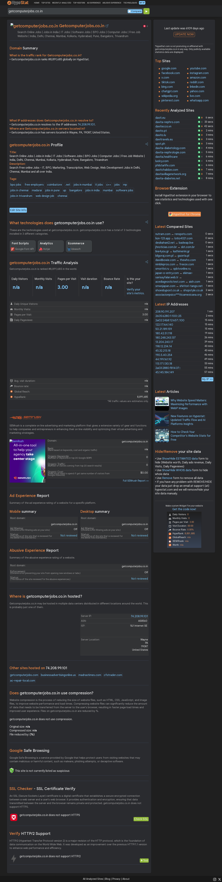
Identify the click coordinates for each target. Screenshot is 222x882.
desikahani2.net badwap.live (174, 242)
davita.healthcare (166, 157)
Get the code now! (184, 509)
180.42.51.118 (163, 333)
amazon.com (198, 77)
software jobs (124, 190)
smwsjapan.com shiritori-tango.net (179, 286)
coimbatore (54, 184)
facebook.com (170, 73)
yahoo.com (197, 91)
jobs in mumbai (83, 184)
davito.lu (160, 135)
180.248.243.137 (165, 337)
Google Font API (24, 249)
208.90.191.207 (165, 311)
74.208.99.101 (86, 124)
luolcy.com (162, 161)
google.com (168, 68)
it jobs (99, 184)
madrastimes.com (90, 675)
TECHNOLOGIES (130, 3)
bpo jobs (15, 184)
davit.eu (160, 118)
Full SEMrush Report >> (136, 480)
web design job (45, 196)
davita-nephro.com (167, 122)
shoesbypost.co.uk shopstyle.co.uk (179, 290)
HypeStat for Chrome (186, 214)
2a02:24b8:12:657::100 (169, 320)
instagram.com (199, 73)
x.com (165, 77)
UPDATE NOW (184, 34)
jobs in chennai (19, 190)
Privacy (116, 878)
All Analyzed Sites (93, 878)
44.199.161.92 (163, 359)
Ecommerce (76, 243)
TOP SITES (45, 3)
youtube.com (198, 68)
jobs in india (93, 190)
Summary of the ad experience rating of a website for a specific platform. (53, 502)
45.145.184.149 (164, 372)
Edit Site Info (18, 210)
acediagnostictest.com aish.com (177, 281)
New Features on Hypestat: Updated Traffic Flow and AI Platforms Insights (188, 420)
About (126, 878)
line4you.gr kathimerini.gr (172, 251)
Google (29, 750)
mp (125, 184)
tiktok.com (168, 82)
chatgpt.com (169, 91)
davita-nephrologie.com (170, 152)
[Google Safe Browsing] (12, 770)
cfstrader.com (113, 675)
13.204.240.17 (164, 342)
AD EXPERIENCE (94, 3)
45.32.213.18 (162, 350)
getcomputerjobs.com (24, 675)
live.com (195, 96)
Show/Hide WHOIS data (176, 470)
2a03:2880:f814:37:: (168, 368)
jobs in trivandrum (21, 196)
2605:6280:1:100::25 (168, 316)
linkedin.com (197, 87)
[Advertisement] (79, 91)
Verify (30, 833)
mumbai (108, 190)
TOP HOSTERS (79, 3)
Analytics (46, 243)
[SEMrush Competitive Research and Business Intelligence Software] (25, 418)
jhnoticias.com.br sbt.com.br (175, 247)
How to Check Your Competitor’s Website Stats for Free (191, 436)
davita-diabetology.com (170, 148)
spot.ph (160, 144)
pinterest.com (170, 100)
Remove (167, 478)
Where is (46, 596)
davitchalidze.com (166, 170)
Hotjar (46, 249)
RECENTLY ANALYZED (61, 3)
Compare (136, 11)
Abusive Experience (34, 550)
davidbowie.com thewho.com (175, 260)
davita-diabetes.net (167, 178)
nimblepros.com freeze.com (174, 264)
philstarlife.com (165, 165)
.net (67, 184)
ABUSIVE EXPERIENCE (112, 3)
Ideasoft (76, 249)
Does (51, 693)
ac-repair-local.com (22, 680)
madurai (37, 190)
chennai (62, 196)
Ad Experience (29, 495)
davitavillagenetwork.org (170, 174)
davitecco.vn (163, 126)
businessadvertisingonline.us (58, 675)
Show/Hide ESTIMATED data (180, 458)
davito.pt (161, 131)
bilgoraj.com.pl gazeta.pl (172, 255)
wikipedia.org (169, 96)
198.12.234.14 (163, 346)
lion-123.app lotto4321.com (174, 238)
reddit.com (197, 82)
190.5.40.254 (163, 355)
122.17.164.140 (164, 324)
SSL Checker (42, 788)
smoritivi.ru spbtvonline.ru (173, 268)
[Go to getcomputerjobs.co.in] (107, 25)
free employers (34, 184)
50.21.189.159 (163, 329)
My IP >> (207, 379)
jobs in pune (52, 190)
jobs (117, 184)
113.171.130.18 (163, 363)
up (64, 190)
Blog (107, 878)
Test (145, 860)
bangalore (76, 190)
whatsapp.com (199, 100)
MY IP (142, 3)
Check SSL (141, 819)
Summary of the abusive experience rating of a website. (42, 557)
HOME (36, 3)
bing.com (167, 87)
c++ (108, 184)
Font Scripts (20, 243)
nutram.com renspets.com (173, 234)
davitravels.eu (164, 139)
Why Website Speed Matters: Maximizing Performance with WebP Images (189, 404)
